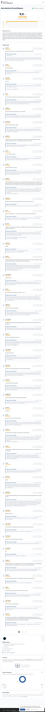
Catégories (14, 710)
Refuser (28, 709)
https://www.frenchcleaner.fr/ (9, 652)
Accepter (22, 709)
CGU (18, 710)
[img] (10, 31)
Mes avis (8, 710)
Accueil (4, 710)
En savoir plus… (25, 696)
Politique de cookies (34, 709)
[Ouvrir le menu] (43, 2)
